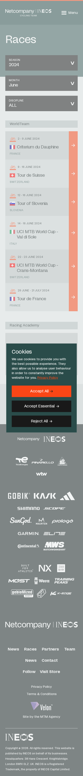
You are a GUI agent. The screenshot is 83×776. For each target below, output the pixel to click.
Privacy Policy (47, 377)
